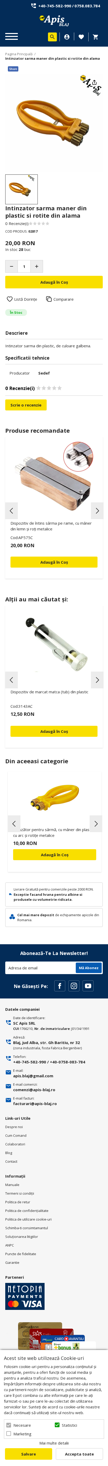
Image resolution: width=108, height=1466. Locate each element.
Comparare (63, 299)
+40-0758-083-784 (67, 1061)
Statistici (69, 1425)
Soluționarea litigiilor (21, 1236)
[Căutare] (52, 36)
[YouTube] (88, 986)
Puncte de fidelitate (20, 1253)
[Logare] (66, 36)
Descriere (16, 333)
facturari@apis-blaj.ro (35, 1103)
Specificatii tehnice (27, 358)
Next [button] (97, 510)
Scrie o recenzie (25, 405)
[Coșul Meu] (97, 36)
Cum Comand (15, 1135)
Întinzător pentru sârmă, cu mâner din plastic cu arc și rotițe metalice (53, 832)
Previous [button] (11, 510)
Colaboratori (15, 1144)
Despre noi (14, 1126)
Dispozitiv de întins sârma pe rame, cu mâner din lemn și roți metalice (51, 525)
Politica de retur (17, 1202)
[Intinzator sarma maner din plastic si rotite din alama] (21, 189)
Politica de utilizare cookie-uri (28, 1219)
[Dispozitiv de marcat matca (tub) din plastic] (54, 645)
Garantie (12, 1262)
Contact (11, 1161)
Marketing (22, 1433)
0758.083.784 (87, 5)
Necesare (22, 1425)
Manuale (12, 1184)
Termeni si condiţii (19, 1193)
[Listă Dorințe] (81, 36)
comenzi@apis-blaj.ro (34, 1089)
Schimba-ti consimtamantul (26, 1228)
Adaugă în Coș (54, 854)
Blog (8, 1152)
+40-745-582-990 (54, 5)
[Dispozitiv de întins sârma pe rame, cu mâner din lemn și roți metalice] (54, 476)
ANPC (9, 1245)
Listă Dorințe (25, 299)
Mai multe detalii (54, 1443)
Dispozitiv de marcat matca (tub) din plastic (49, 691)
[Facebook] (60, 986)
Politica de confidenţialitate (26, 1210)
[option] (54, 123)
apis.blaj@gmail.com (33, 1075)
